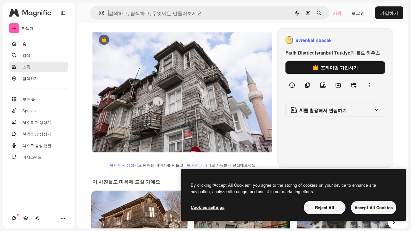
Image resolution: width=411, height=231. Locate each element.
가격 (337, 13)
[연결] (14, 218)
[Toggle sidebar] (63, 13)
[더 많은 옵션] (369, 85)
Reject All (324, 207)
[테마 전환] (37, 218)
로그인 (358, 13)
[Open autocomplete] (99, 13)
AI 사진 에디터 (199, 164)
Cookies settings (207, 207)
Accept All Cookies (373, 207)
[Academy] (26, 218)
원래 (129, 40)
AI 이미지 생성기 (123, 164)
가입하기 (389, 13)
